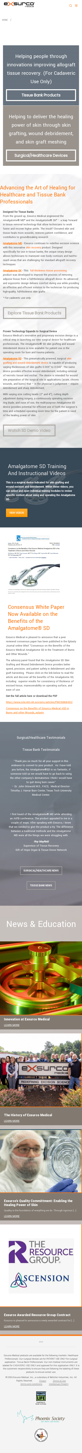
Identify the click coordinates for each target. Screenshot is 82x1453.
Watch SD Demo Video (29, 430)
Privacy (42, 1381)
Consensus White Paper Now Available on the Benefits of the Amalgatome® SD (36, 617)
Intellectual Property (58, 1384)
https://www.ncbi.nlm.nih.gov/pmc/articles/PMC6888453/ (39, 702)
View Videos (16, 512)
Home (5, 19)
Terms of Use (59, 1381)
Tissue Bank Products (41, 95)
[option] (41, 778)
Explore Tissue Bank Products (34, 313)
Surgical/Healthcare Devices (41, 155)
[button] (4, 779)
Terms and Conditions (31, 1384)
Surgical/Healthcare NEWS (41, 870)
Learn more (12, 1025)
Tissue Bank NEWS (41, 885)
